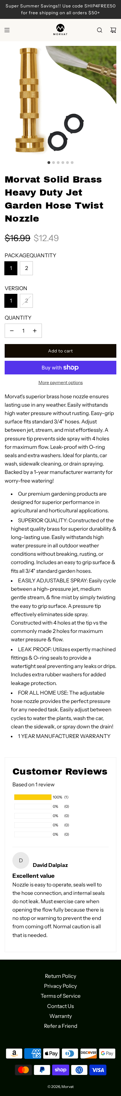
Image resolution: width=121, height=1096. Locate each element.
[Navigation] (7, 30)
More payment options (60, 382)
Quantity (18, 318)
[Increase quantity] (35, 331)
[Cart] (113, 30)
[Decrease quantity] (12, 331)
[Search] (99, 30)
